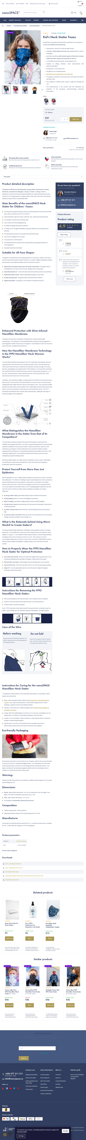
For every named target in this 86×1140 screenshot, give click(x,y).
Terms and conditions (31, 1086)
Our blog (58, 1084)
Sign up (24, 1058)
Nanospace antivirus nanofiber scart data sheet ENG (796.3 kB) (24, 875)
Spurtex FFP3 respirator (46, 1090)
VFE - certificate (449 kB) (13, 863)
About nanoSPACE (20, 3)
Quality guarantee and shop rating (37, 3)
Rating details (61, 33)
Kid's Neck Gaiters (21, 841)
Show (29, 938)
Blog (27, 3)
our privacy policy (22, 1131)
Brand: (48, 147)
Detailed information (49, 127)
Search (43, 12)
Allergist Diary (59, 1087)
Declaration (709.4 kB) (12, 879)
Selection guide (54, 3)
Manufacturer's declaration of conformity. (59, 74)
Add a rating (64, 234)
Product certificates (10, 3)
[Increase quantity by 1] (67, 119)
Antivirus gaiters (44, 1074)
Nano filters (43, 1084)
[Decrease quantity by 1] (61, 119)
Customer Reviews (61, 1081)
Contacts (58, 1074)
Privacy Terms (44, 1053)
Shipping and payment (32, 1074)
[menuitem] (5, 20)
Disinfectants (44, 1087)
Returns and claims (31, 1077)
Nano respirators (45, 1077)
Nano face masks (45, 1081)
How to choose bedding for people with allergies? (76, 1076)
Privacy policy (29, 1089)
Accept (65, 1131)
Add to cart (76, 119)
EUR (80, 1)
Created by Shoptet (78, 1130)
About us (58, 1077)
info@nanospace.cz (72, 138)
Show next (70, 279)
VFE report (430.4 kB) (11, 871)
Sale (3, 3)
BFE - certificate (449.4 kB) (13, 867)
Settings (21, 1136)
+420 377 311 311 (51, 138)
